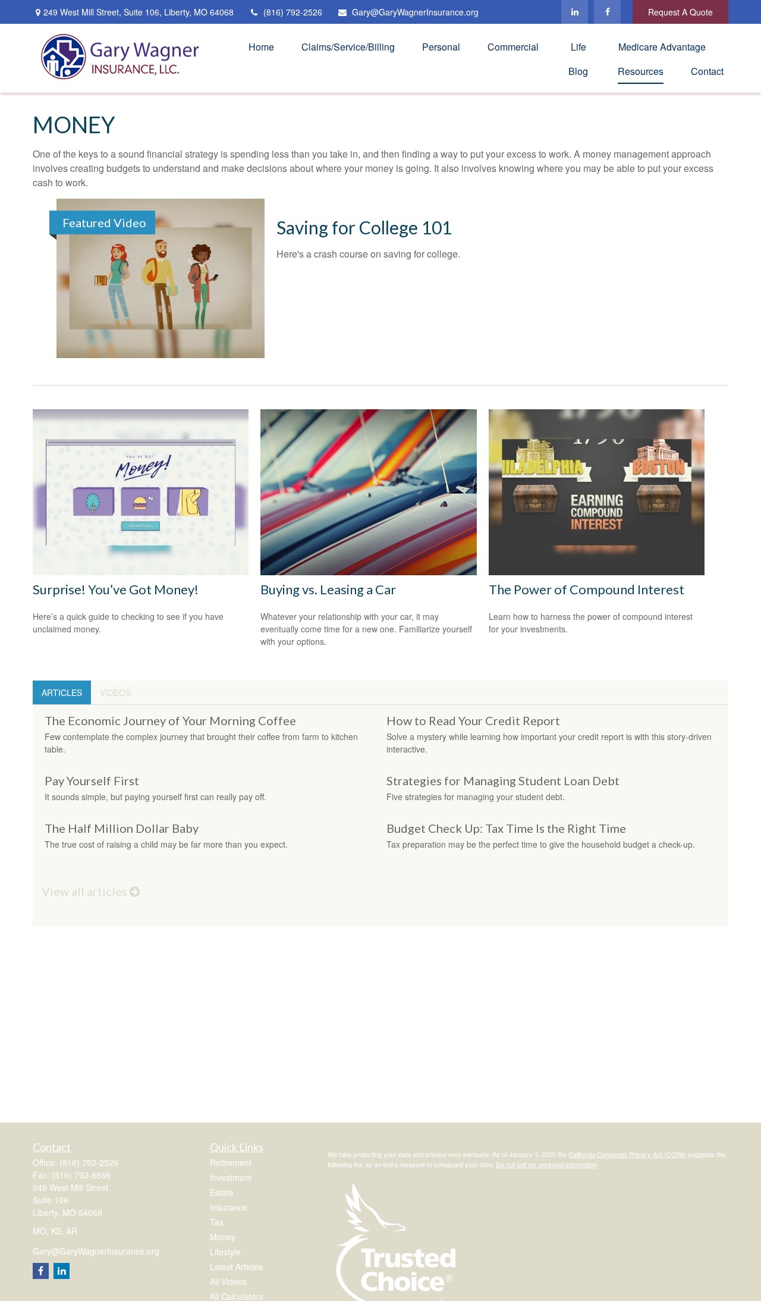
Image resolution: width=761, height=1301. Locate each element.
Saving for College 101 (364, 227)
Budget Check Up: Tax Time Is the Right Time (506, 828)
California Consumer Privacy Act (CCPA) (627, 1154)
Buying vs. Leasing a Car (328, 589)
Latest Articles (236, 1266)
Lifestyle (225, 1252)
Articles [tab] (62, 692)
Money (222, 1237)
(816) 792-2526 (292, 12)
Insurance (228, 1207)
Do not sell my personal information (546, 1164)
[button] (261, 46)
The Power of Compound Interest (586, 589)
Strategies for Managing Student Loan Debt (503, 780)
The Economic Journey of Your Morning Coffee (170, 720)
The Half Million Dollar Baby (122, 828)
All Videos (228, 1281)
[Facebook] (607, 12)
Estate (222, 1192)
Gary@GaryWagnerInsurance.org (415, 12)
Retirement (230, 1162)
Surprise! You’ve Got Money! (116, 589)
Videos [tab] (115, 692)
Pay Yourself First (92, 780)
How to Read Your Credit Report (473, 720)
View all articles (86, 891)
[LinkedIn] (574, 12)
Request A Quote (680, 12)
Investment (230, 1177)
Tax (217, 1222)
